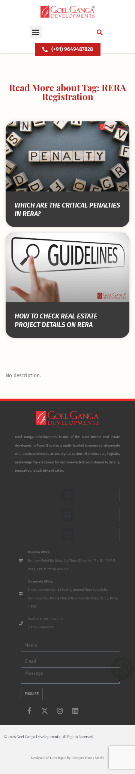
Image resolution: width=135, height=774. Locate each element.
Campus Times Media (88, 757)
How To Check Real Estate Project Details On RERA (56, 320)
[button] (36, 31)
